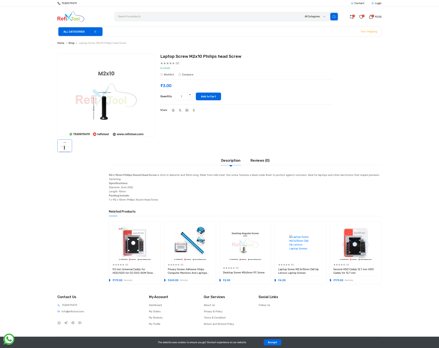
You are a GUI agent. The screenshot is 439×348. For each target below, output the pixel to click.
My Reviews (156, 317)
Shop (71, 43)
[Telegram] (66, 323)
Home (60, 43)
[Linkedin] (187, 110)
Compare (187, 74)
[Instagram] (73, 323)
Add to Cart (208, 96)
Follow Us (264, 305)
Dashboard (155, 305)
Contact (359, 3)
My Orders (155, 311)
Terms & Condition (215, 317)
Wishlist (169, 74)
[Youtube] (80, 323)
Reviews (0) (260, 160)
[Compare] (154, 233)
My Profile (154, 324)
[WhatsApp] (59, 323)
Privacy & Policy (213, 311)
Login (378, 3)
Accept (272, 342)
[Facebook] (173, 110)
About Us (209, 305)
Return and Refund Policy (219, 324)
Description (230, 160)
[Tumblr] (194, 110)
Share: (164, 110)
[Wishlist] (154, 226)
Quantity (166, 96)
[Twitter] (180, 110)
